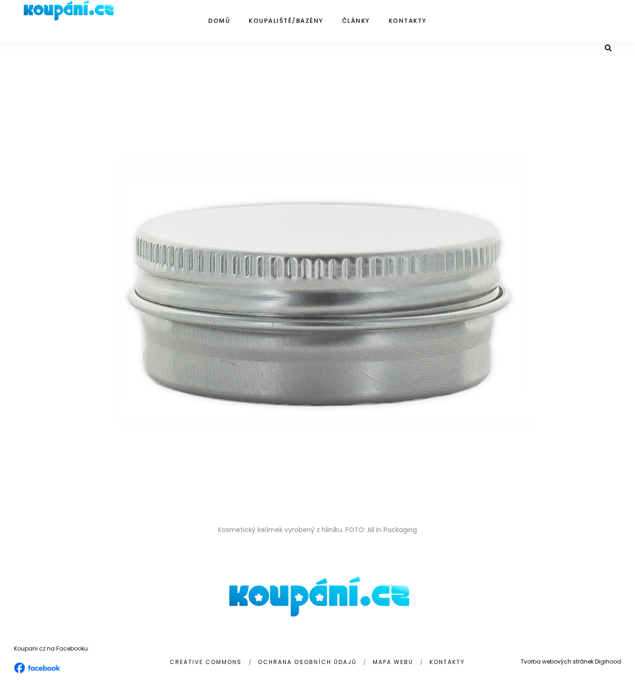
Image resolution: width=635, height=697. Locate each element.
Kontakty (408, 20)
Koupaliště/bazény (286, 20)
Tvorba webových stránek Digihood (571, 661)
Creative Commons (206, 662)
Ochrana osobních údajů (307, 662)
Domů (219, 20)
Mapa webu (393, 662)
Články (356, 20)
